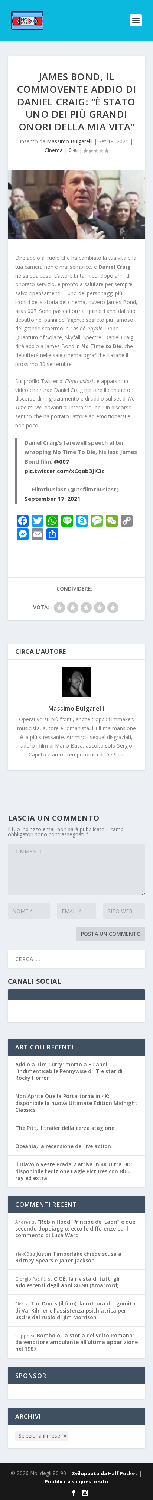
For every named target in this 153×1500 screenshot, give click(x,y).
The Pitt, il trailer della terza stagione (64, 1127)
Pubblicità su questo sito (76, 1481)
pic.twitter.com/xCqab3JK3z (64, 470)
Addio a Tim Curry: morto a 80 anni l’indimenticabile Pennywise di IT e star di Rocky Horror (69, 1071)
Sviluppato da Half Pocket (104, 1473)
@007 (61, 461)
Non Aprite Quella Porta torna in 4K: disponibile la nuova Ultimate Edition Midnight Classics (76, 1102)
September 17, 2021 (53, 498)
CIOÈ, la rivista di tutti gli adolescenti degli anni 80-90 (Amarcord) (67, 1282)
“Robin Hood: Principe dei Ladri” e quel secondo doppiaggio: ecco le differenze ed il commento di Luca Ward (76, 1228)
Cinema (54, 150)
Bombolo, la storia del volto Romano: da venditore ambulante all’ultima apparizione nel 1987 (76, 1342)
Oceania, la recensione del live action (63, 1146)
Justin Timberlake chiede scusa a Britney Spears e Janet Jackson (68, 1257)
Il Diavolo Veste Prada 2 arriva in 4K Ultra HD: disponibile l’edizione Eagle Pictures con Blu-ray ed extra (73, 1171)
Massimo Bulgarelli (69, 141)
